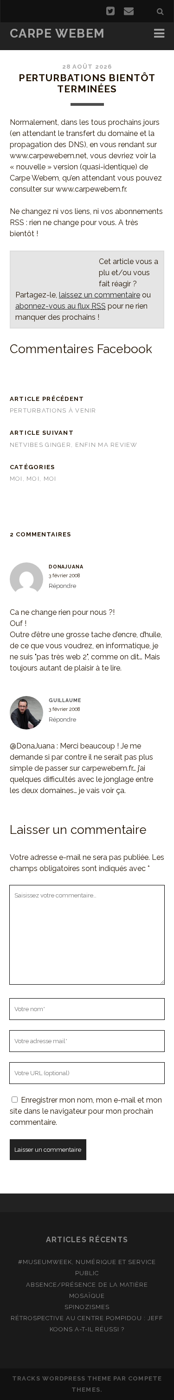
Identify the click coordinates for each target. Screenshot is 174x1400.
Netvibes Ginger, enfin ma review (74, 444)
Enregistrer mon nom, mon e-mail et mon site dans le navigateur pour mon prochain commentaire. (86, 1111)
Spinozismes (87, 1306)
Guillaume (65, 700)
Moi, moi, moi (33, 478)
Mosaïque (86, 1295)
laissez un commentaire (99, 294)
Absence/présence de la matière (87, 1284)
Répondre (62, 585)
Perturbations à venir (53, 410)
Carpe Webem (57, 33)
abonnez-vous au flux (60, 306)
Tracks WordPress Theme (61, 1378)
